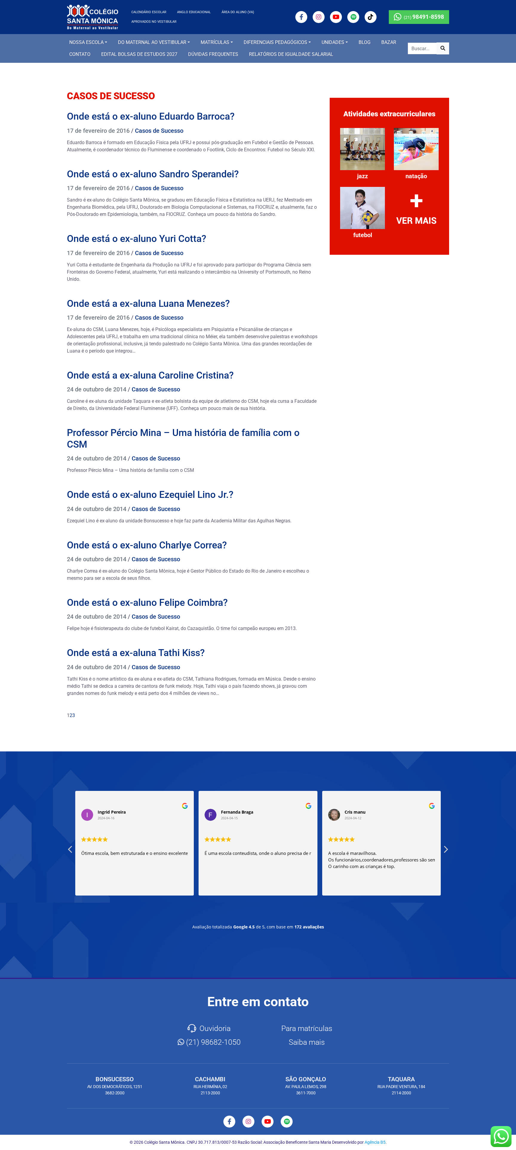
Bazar (388, 42)
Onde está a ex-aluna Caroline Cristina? (150, 375)
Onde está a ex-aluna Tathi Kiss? (136, 652)
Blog (365, 42)
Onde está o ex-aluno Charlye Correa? (147, 545)
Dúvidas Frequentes (213, 54)
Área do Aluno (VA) (238, 12)
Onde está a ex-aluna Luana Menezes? (148, 303)
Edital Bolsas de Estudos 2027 (139, 54)
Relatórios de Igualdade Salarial (291, 54)
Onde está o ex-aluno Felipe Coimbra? (147, 602)
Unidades (333, 42)
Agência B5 (375, 1142)
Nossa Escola (86, 42)
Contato (79, 54)
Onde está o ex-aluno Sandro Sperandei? (153, 174)
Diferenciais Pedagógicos (275, 42)
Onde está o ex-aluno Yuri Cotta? (136, 238)
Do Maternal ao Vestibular (152, 42)
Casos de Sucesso (159, 130)
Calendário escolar (148, 12)
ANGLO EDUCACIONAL (194, 12)
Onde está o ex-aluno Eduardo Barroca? (151, 116)
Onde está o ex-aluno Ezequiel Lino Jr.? (150, 494)
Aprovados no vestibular (153, 22)
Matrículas (215, 42)
